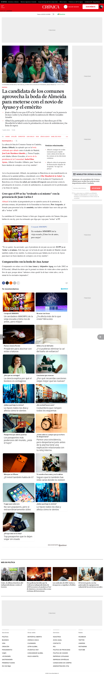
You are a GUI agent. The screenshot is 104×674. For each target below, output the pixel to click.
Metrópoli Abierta (35, 637)
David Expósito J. (7, 141)
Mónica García (63, 1)
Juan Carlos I (31, 136)
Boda (37, 136)
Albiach (5, 201)
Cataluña (14, 136)
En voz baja (6, 666)
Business (5, 640)
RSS (54, 646)
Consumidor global (35, 653)
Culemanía (32, 643)
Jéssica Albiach (45, 136)
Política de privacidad (61, 650)
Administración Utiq (61, 666)
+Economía (6, 656)
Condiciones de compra (62, 663)
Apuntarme (96, 188)
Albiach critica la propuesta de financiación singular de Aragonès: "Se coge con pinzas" (56, 165)
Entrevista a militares (13, 1)
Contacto (57, 643)
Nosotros (57, 637)
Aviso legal (57, 640)
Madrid (7, 136)
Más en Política (8, 562)
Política (4, 87)
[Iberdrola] (61, 14)
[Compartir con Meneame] (10, 282)
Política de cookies (60, 653)
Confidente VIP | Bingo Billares (92, 1)
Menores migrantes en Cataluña (28, 1)
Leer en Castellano (6, 11)
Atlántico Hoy (33, 650)
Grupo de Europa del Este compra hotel (48, 1)
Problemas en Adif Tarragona (76, 1)
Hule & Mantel (33, 656)
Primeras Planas (8, 663)
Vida (3, 643)
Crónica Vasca (33, 640)
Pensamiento (7, 650)
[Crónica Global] (52, 7)
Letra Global (32, 646)
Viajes (4, 653)
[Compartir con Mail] (14, 282)
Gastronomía (7, 659)
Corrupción (21, 136)
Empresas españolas (61, 659)
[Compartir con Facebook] (3, 282)
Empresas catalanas (61, 656)
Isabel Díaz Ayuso (56, 136)
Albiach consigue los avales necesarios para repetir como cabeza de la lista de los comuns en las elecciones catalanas (56, 154)
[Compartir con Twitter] (7, 282)
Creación (5, 646)
